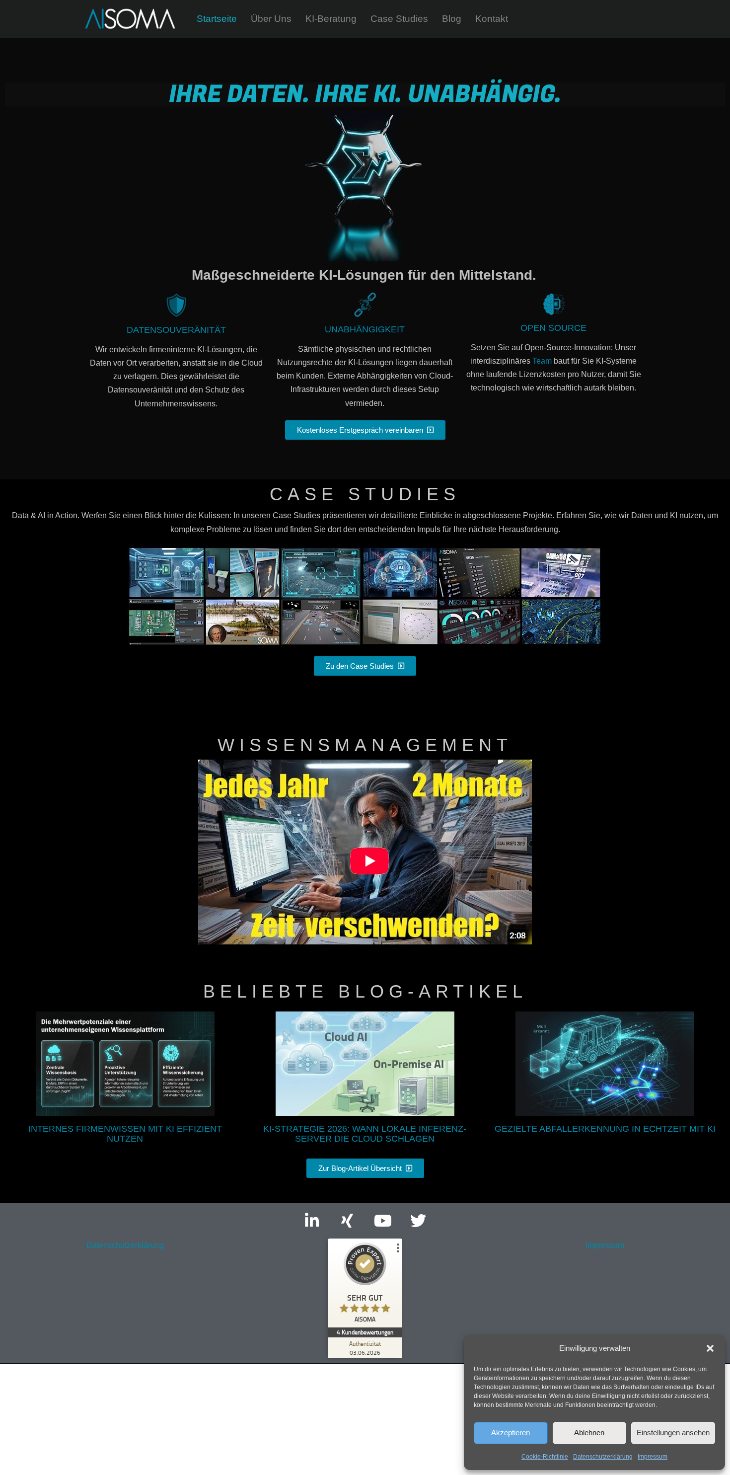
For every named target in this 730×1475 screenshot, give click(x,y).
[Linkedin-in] (312, 1220)
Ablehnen (589, 1432)
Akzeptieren (510, 1432)
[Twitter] (418, 1220)
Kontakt (491, 18)
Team (542, 361)
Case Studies (399, 18)
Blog (451, 18)
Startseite (217, 18)
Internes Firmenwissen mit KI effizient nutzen (125, 1134)
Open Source (553, 328)
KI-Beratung (331, 18)
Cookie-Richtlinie (544, 1456)
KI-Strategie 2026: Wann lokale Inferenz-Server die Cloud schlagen (364, 1134)
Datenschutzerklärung (603, 1456)
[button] (710, 1348)
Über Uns (271, 18)
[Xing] (347, 1220)
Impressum (652, 1456)
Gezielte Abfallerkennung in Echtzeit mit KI (605, 1129)
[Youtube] (382, 1220)
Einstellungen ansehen (673, 1432)
